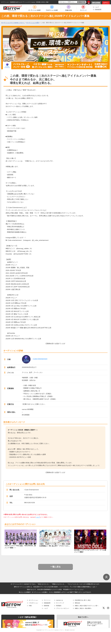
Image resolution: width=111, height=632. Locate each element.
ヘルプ (97, 7)
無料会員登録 (96, 2)
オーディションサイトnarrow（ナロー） (53, 630)
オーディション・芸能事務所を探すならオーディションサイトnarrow (18, 2)
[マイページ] (83, 8)
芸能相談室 (98, 9)
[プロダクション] (52, 8)
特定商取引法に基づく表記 (83, 600)
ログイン (106, 2)
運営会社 (77, 603)
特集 (30, 605)
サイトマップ (60, 603)
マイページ (47, 600)
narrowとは (59, 600)
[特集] (68, 8)
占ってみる (81, 2)
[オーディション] (34, 8)
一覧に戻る (55, 567)
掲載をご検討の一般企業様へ (83, 608)
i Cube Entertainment (40, 359)
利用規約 (58, 605)
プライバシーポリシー (62, 608)
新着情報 (46, 605)
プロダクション (33, 603)
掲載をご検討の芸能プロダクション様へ (86, 605)
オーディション (33, 600)
